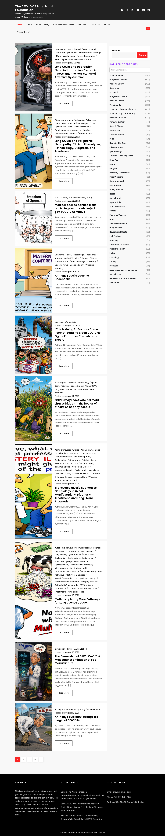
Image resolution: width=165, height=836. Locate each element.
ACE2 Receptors (117, 206)
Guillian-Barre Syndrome (66, 463)
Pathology (114, 257)
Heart (112, 194)
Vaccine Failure (62, 261)
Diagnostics (60, 554)
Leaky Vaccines (117, 189)
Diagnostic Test (87, 551)
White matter (69, 480)
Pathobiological (62, 581)
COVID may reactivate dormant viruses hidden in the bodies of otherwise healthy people (77, 403)
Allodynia (79, 120)
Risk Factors (115, 236)
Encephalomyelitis (63, 456)
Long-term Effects (118, 96)
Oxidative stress (62, 473)
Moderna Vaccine (117, 215)
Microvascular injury (65, 56)
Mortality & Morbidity (119, 172)
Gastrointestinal (81, 126)
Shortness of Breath (119, 244)
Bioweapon (60, 649)
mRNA (112, 164)
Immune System (117, 122)
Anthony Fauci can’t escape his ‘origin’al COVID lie (76, 718)
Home (19, 24)
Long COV (91, 386)
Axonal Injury (87, 450)
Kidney (112, 261)
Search (116, 50)
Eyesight (113, 266)
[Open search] (148, 28)
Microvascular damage (90, 52)
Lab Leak (59, 322)
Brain (111, 139)
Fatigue (64, 386)
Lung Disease (115, 227)
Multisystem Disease (75, 575)
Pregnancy (91, 254)
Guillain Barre (89, 460)
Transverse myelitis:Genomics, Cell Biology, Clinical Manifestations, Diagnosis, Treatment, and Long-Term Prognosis (76, 494)
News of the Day (117, 143)
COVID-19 (70, 382)
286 (35, 759)
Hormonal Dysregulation (66, 561)
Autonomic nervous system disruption (73, 547)
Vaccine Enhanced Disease (84, 258)
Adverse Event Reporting (121, 156)
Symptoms (114, 130)
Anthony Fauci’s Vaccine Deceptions (72, 277)
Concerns (59, 254)
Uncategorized (116, 181)
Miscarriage (78, 254)
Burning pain (83, 123)
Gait (70, 126)
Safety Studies (116, 134)
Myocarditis (115, 202)
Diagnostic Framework (67, 551)
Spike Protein (115, 198)
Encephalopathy (82, 456)
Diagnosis (97, 547)
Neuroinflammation (86, 56)
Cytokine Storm (87, 453)
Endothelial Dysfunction (66, 52)
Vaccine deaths (62, 258)
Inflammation (86, 463)
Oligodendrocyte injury (87, 470)
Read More (63, 103)
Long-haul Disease (63, 389)
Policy (89, 197)
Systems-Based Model (79, 588)
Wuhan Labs (70, 322)
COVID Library (42, 24)
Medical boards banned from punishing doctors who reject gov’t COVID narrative (75, 208)
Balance (71, 123)
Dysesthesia (60, 126)
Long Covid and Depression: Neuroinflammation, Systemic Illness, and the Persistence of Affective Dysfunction (76, 72)
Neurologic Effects (80, 466)
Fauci (68, 254)
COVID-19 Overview (101, 24)
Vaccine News (61, 265)
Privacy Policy (23, 32)
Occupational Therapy (86, 578)
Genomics (114, 282)
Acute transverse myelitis (67, 450)
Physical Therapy (79, 581)
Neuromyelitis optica (64, 470)
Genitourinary (61, 130)
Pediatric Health (117, 249)
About (29, 24)
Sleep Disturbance (82, 59)
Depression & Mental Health (68, 49)
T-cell (94, 588)
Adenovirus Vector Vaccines (123, 270)
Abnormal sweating (64, 120)
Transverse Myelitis (81, 473)
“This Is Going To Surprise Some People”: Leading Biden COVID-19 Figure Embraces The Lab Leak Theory (77, 335)
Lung (111, 219)
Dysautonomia (90, 49)
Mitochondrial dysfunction (67, 571)
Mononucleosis (81, 389)
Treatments (60, 591)
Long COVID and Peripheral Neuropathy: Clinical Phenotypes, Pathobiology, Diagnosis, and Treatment (78, 146)
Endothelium (74, 558)
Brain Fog (59, 382)
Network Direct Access (63, 24)
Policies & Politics (77, 197)
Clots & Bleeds (116, 126)
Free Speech (61, 197)
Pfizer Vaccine (116, 177)
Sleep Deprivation (63, 59)
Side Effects (115, 274)
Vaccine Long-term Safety (83, 261)
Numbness (88, 130)
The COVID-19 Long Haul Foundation (34, 8)
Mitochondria (81, 568)
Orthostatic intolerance (66, 133)
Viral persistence (76, 591)
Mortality (113, 240)
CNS (93, 123)
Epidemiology (82, 382)
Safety (112, 211)
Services (82, 24)
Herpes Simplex (77, 386)
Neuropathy (75, 130)
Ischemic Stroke (62, 466)
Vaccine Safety (77, 265)
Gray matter (75, 460)
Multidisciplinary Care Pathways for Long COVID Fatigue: (77, 601)
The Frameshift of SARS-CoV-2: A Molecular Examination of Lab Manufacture (77, 659)
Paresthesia (84, 133)
